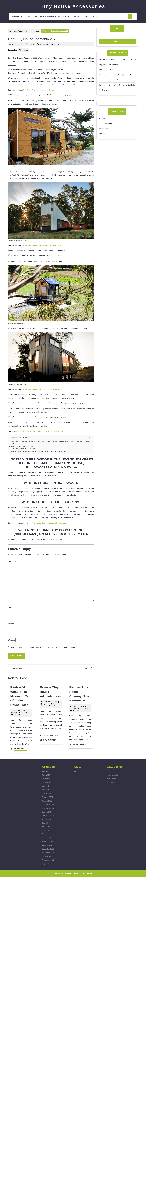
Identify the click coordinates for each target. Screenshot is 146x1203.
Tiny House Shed (106, 70)
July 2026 (45, 771)
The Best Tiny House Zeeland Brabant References (44, 523)
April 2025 (45, 790)
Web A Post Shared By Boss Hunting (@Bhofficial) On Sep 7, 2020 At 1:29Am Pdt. (40, 451)
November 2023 (48, 853)
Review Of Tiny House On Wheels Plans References (45, 431)
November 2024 (48, 808)
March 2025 (46, 793)
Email (11, 624)
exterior (102, 118)
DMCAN (76, 16)
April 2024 (45, 834)
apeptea (32, 44)
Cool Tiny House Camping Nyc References (41, 389)
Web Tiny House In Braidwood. (22, 446)
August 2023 (46, 864)
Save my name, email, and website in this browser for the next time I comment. (44, 647)
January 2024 (47, 845)
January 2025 (47, 801)
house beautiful (105, 123)
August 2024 (46, 819)
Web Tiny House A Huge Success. (23, 449)
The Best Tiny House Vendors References (41, 90)
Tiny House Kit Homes (108, 65)
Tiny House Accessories (73, 6)
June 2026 (46, 775)
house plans (104, 129)
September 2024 (48, 816)
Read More (20, 749)
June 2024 (46, 827)
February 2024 (47, 841)
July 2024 (45, 823)
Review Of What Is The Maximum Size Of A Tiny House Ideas (20, 696)
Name (11, 607)
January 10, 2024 (20, 710)
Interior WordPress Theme (66, 873)
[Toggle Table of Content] (88, 438)
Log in (76, 771)
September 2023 (48, 860)
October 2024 (47, 812)
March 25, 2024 (17, 44)
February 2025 (47, 797)
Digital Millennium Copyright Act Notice (48, 16)
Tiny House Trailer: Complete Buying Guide (117, 59)
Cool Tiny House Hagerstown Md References (42, 245)
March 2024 (46, 838)
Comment (13, 561)
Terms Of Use (90, 16)
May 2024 (45, 830)
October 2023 (47, 856)
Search (117, 28)
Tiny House (35, 31)
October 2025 (47, 782)
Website (11, 640)
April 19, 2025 (78, 706)
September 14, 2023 (50, 702)
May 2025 (45, 786)
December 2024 (48, 804)
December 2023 (48, 849)
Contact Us (18, 16)
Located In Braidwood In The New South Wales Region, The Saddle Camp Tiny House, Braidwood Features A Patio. (50, 442)
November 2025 (48, 779)
